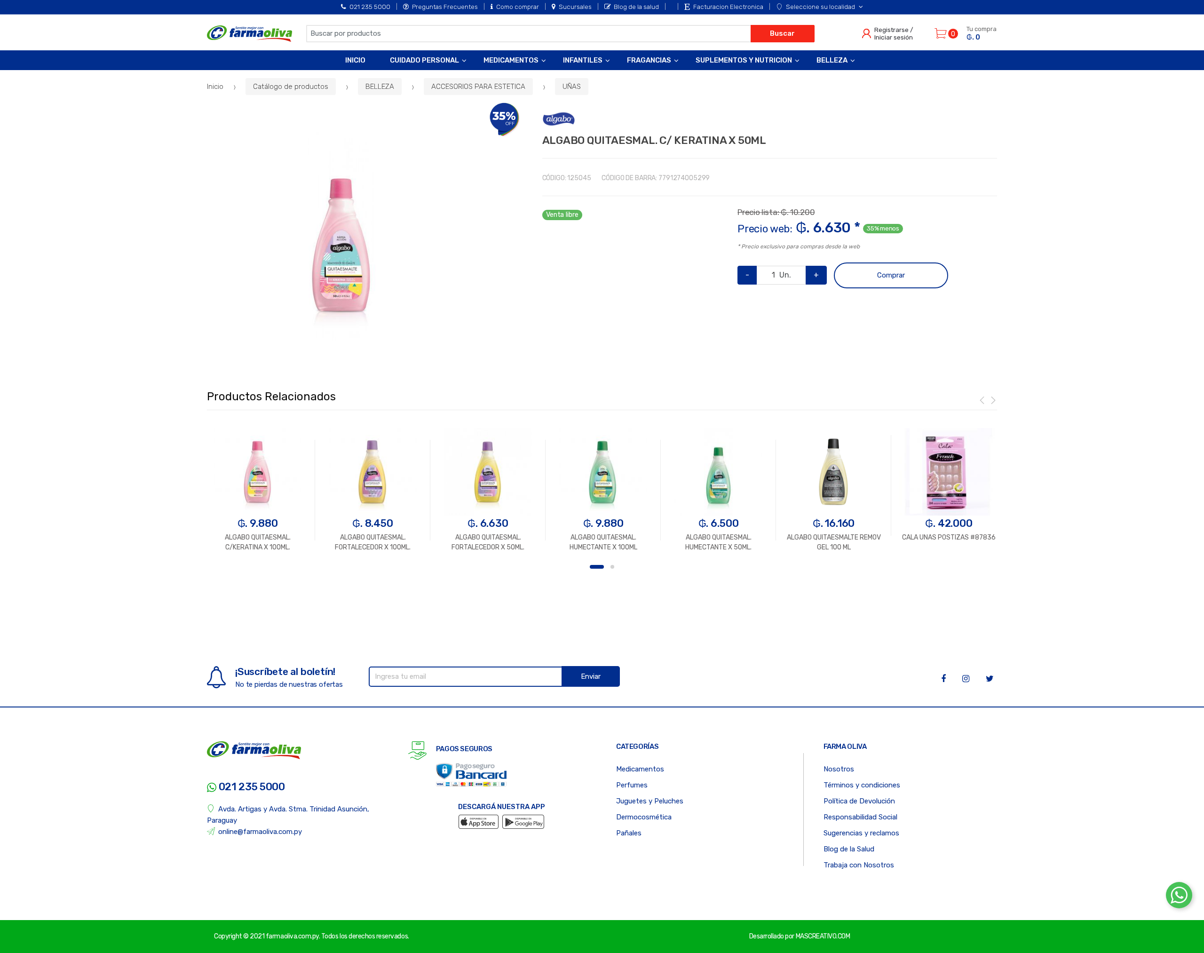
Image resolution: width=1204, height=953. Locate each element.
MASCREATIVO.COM (823, 936)
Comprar (891, 275)
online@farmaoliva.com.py (260, 831)
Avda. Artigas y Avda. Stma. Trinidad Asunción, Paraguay (288, 815)
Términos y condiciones (862, 785)
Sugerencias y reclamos (861, 833)
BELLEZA (379, 86)
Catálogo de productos (290, 86)
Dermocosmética (644, 817)
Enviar (591, 676)
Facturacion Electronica (728, 6)
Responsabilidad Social (860, 817)
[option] (341, 236)
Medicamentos (511, 60)
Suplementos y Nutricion (744, 60)
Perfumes (632, 785)
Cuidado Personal (424, 60)
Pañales (629, 833)
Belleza (832, 60)
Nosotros (839, 769)
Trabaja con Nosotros (859, 865)
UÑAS (571, 86)
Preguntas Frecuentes (445, 6)
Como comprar (517, 6)
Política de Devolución (859, 801)
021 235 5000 (369, 6)
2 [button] (612, 567)
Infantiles (582, 60)
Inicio (355, 60)
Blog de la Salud (849, 849)
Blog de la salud (636, 6)
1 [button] (597, 567)
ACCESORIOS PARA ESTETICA (478, 86)
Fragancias (649, 60)
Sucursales (575, 6)
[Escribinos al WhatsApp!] (1179, 897)
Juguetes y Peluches (649, 801)
